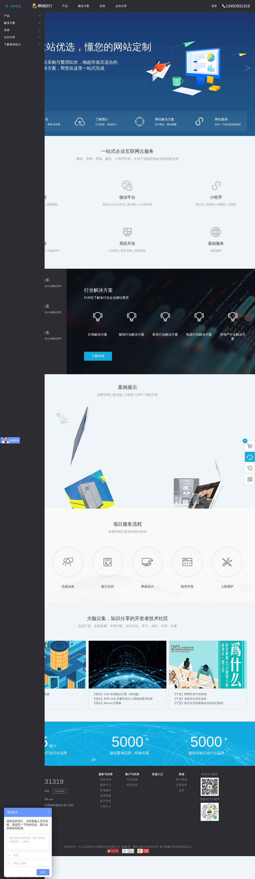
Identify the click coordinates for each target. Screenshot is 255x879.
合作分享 (121, 6)
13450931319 (236, 6)
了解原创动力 (22, 44)
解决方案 (83, 6)
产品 (65, 6)
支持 (102, 6)
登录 (214, 6)
